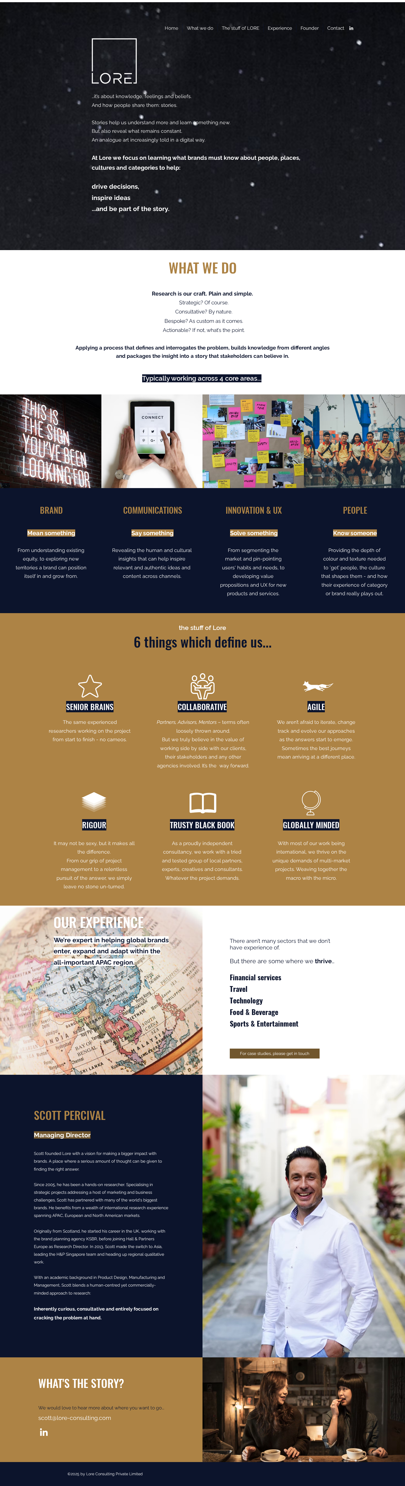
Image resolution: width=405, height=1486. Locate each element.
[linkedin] (351, 28)
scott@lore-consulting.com (74, 1417)
